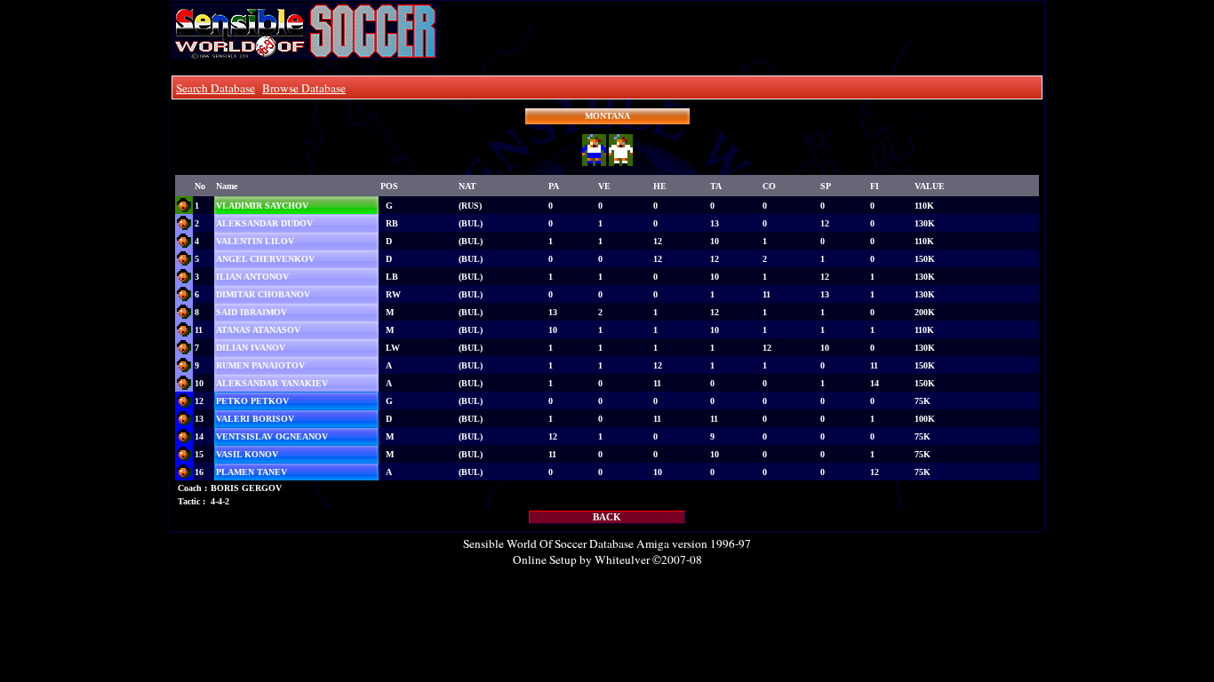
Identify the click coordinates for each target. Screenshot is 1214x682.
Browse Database (304, 88)
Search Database (215, 88)
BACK (607, 517)
